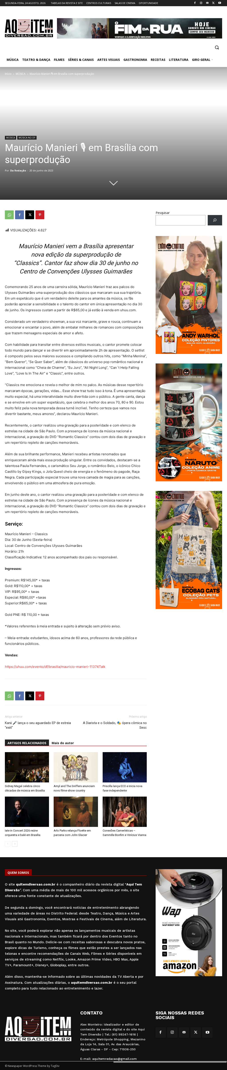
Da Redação (18, 170)
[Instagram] (201, 3)
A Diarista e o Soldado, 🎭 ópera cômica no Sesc (115, 725)
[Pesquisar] (215, 220)
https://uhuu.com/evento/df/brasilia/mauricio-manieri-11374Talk (55, 667)
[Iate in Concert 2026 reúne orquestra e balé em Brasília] (27, 812)
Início (8, 74)
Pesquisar (163, 213)
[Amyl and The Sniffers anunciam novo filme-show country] (76, 767)
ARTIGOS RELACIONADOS (27, 743)
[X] (213, 3)
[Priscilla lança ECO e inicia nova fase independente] (125, 767)
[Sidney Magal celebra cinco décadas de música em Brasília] (27, 767)
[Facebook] (195, 3)
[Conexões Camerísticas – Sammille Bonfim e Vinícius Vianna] (125, 812)
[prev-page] (7, 844)
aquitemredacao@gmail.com (114, 1058)
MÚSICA (20, 74)
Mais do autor (63, 743)
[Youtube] (219, 3)
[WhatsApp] (9, 214)
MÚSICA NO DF (27, 137)
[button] (216, 47)
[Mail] (207, 3)
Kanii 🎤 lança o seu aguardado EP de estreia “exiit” (38, 725)
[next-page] (15, 844)
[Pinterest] (39, 214)
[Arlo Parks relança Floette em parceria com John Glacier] (76, 812)
